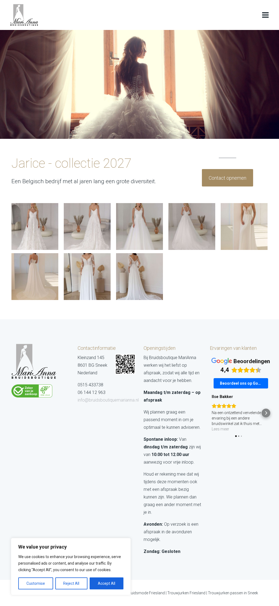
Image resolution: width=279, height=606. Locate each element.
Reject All (71, 583)
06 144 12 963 (91, 392)
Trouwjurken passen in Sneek (233, 593)
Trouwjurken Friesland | (187, 593)
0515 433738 (90, 384)
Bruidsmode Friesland (146, 593)
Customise (35, 583)
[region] (71, 566)
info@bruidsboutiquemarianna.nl (108, 400)
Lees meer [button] (220, 429)
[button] (211, 413)
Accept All (106, 583)
